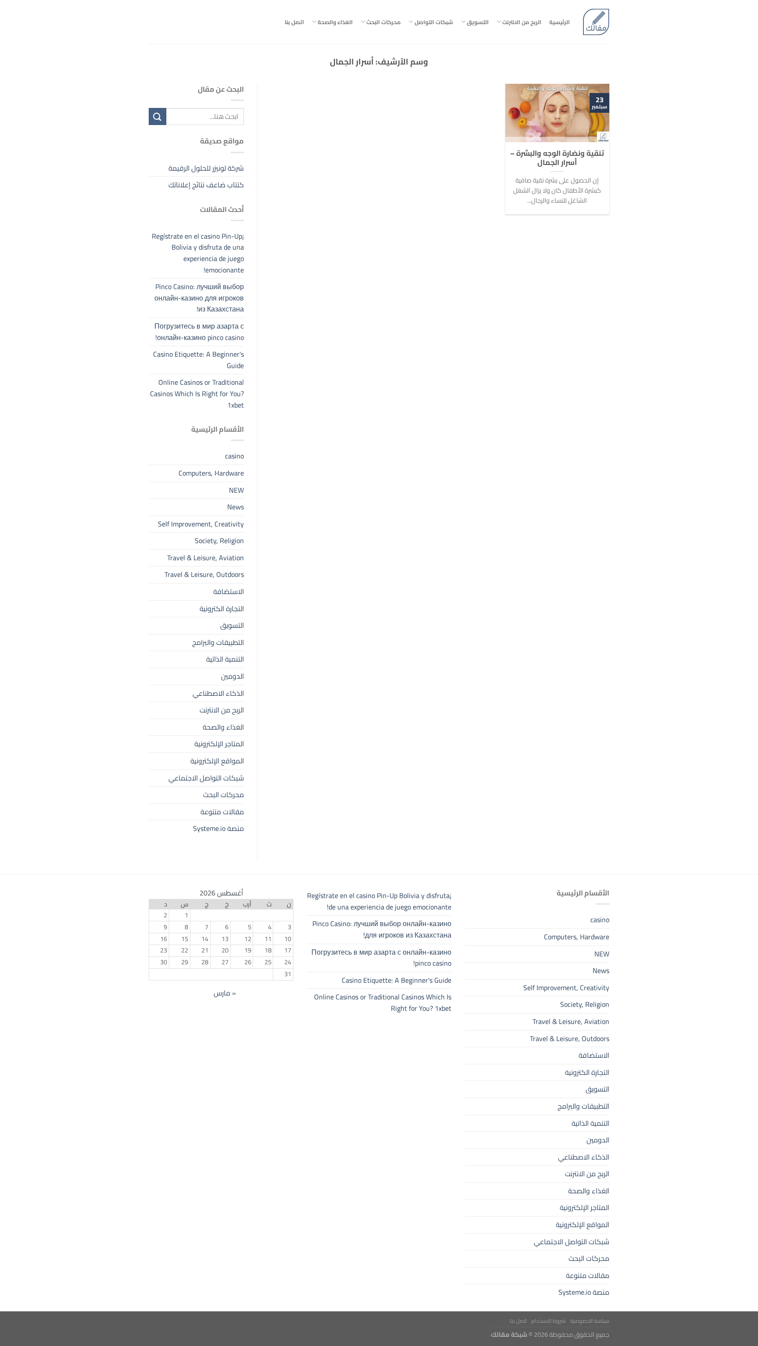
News (235, 506)
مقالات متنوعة (222, 811)
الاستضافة (228, 591)
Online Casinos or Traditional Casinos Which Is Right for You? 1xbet (197, 394)
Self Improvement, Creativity (201, 523)
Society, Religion (219, 541)
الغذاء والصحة (335, 22)
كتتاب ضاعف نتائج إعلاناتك (206, 184)
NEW (236, 490)
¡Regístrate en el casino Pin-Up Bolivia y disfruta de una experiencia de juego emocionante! (198, 252)
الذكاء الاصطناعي (218, 693)
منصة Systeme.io (218, 828)
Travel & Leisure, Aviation (205, 557)
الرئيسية (559, 22)
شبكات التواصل (434, 22)
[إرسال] (157, 116)
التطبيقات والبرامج (218, 642)
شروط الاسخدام (548, 1321)
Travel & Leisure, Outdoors (204, 574)
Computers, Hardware (211, 473)
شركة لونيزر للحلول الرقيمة (206, 168)
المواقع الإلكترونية (217, 760)
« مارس (225, 992)
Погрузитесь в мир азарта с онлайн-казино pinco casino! (199, 331)
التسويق (478, 22)
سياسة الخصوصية (589, 1321)
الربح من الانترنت (521, 22)
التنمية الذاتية (225, 659)
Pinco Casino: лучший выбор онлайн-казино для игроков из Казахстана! (199, 298)
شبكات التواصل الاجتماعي (206, 777)
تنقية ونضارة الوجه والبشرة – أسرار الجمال (557, 157)
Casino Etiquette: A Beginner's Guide (198, 359)
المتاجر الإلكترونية (219, 744)
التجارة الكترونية (222, 608)
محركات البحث (383, 22)
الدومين (232, 676)
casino (234, 456)
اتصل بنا (294, 22)
